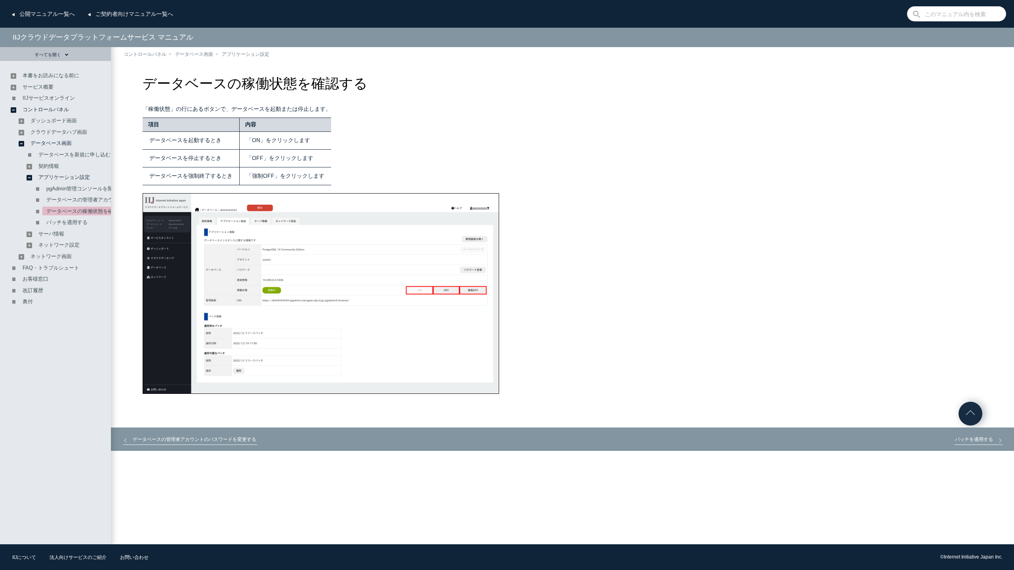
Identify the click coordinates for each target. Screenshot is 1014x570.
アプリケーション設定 (248, 54)
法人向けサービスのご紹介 (78, 557)
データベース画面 (194, 54)
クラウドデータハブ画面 (58, 132)
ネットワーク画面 (51, 256)
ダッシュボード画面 (53, 121)
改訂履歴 (33, 290)
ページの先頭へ (970, 414)
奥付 (28, 301)
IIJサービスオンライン (49, 98)
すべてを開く (48, 54)
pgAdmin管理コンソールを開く (82, 189)
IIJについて (24, 557)
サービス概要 (38, 87)
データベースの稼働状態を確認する (87, 211)
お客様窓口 (35, 279)
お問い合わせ (134, 557)
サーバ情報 (53, 234)
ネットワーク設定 (61, 245)
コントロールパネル (145, 54)
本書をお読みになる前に (51, 75)
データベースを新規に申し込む (74, 155)
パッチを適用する (67, 222)
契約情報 (51, 166)
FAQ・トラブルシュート (51, 268)
